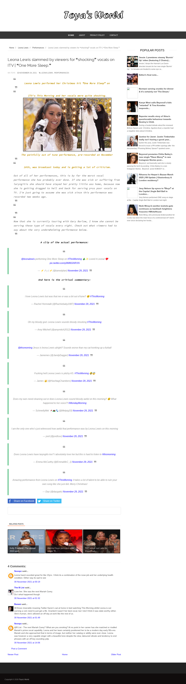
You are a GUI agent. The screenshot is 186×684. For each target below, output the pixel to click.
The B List (19, 587)
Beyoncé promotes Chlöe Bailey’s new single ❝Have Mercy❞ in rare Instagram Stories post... (155, 157)
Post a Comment (19, 648)
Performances (61, 73)
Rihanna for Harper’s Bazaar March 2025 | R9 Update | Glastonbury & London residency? (156, 177)
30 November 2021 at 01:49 (27, 617)
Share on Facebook (24, 501)
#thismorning (109, 454)
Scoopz (18, 571)
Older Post (116, 654)
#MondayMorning (77, 403)
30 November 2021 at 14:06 (27, 642)
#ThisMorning (75, 259)
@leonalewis (28, 259)
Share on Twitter (51, 501)
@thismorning (25, 347)
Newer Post (13, 654)
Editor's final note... (148, 75)
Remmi (17, 604)
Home (65, 654)
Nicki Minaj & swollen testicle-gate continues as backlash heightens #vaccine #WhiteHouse (156, 209)
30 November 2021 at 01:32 (27, 598)
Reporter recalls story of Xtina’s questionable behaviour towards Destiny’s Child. (155, 119)
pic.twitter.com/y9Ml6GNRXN (65, 263)
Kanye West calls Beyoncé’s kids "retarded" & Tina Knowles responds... (155, 105)
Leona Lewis (47, 73)
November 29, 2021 (78, 270)
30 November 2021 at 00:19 (27, 582)
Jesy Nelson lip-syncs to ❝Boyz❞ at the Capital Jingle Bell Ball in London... (156, 191)
